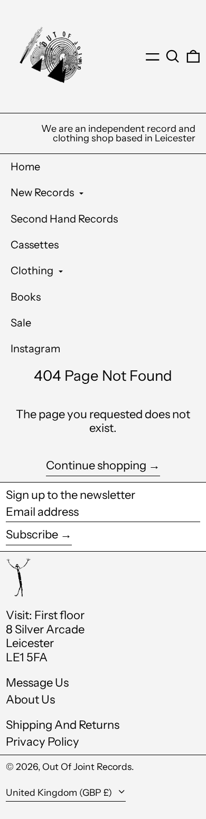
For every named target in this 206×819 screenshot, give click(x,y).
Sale (21, 322)
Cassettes (35, 244)
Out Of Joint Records (87, 766)
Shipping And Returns (62, 725)
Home (25, 166)
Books (26, 297)
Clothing (33, 270)
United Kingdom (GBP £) (60, 792)
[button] (172, 56)
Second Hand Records (64, 219)
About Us (30, 699)
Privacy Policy (42, 742)
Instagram (35, 348)
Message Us (37, 683)
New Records (43, 192)
